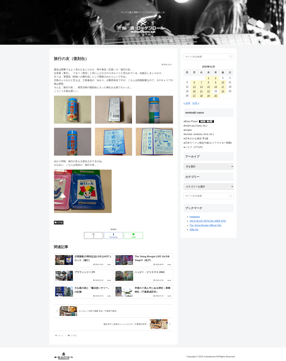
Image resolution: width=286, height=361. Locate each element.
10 (223, 82)
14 (201, 87)
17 (223, 87)
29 (208, 95)
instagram (194, 216)
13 (194, 87)
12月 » (195, 103)
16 (215, 87)
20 (194, 91)
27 (194, 95)
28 (201, 95)
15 (208, 87)
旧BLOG (193, 229)
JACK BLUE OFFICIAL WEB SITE (207, 221)
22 (208, 91)
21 (201, 91)
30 (215, 95)
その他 (60, 222)
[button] (230, 56)
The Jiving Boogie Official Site (205, 225)
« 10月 (187, 103)
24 (223, 91)
